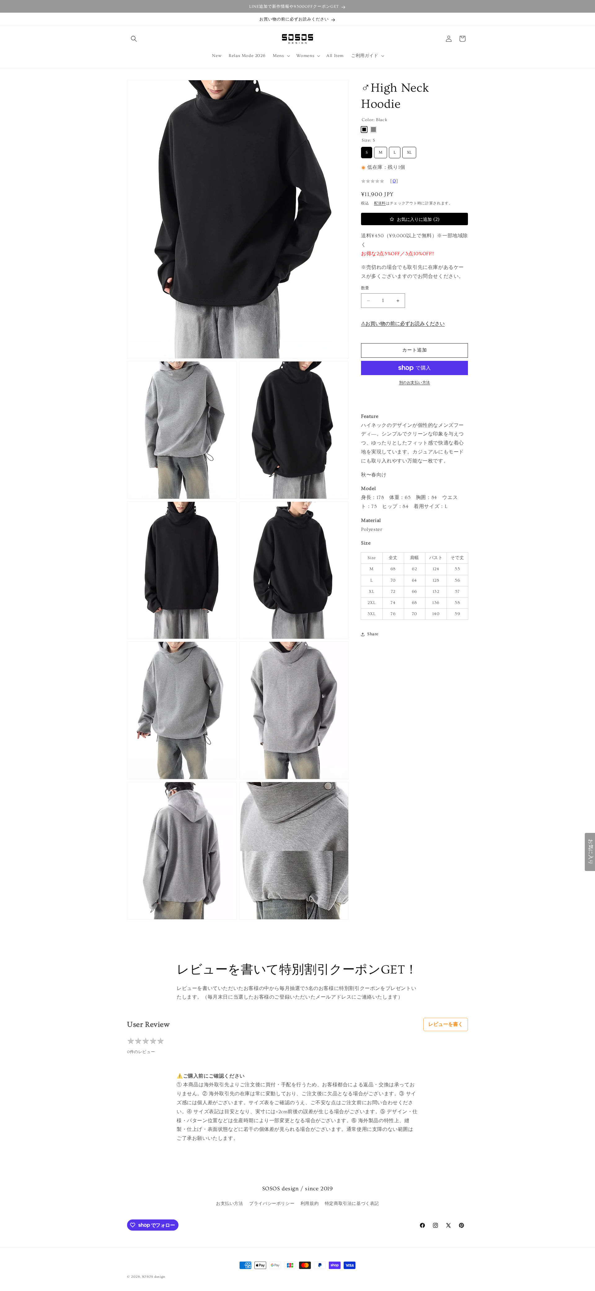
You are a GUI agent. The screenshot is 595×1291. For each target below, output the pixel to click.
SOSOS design (153, 1277)
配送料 (380, 203)
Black (364, 129)
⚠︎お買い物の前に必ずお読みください (403, 324)
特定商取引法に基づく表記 (352, 1203)
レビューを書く (445, 1024)
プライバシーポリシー (271, 1203)
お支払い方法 (229, 1203)
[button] (134, 39)
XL (409, 151)
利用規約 (310, 1203)
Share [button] (373, 634)
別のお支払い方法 (414, 383)
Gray (373, 129)
